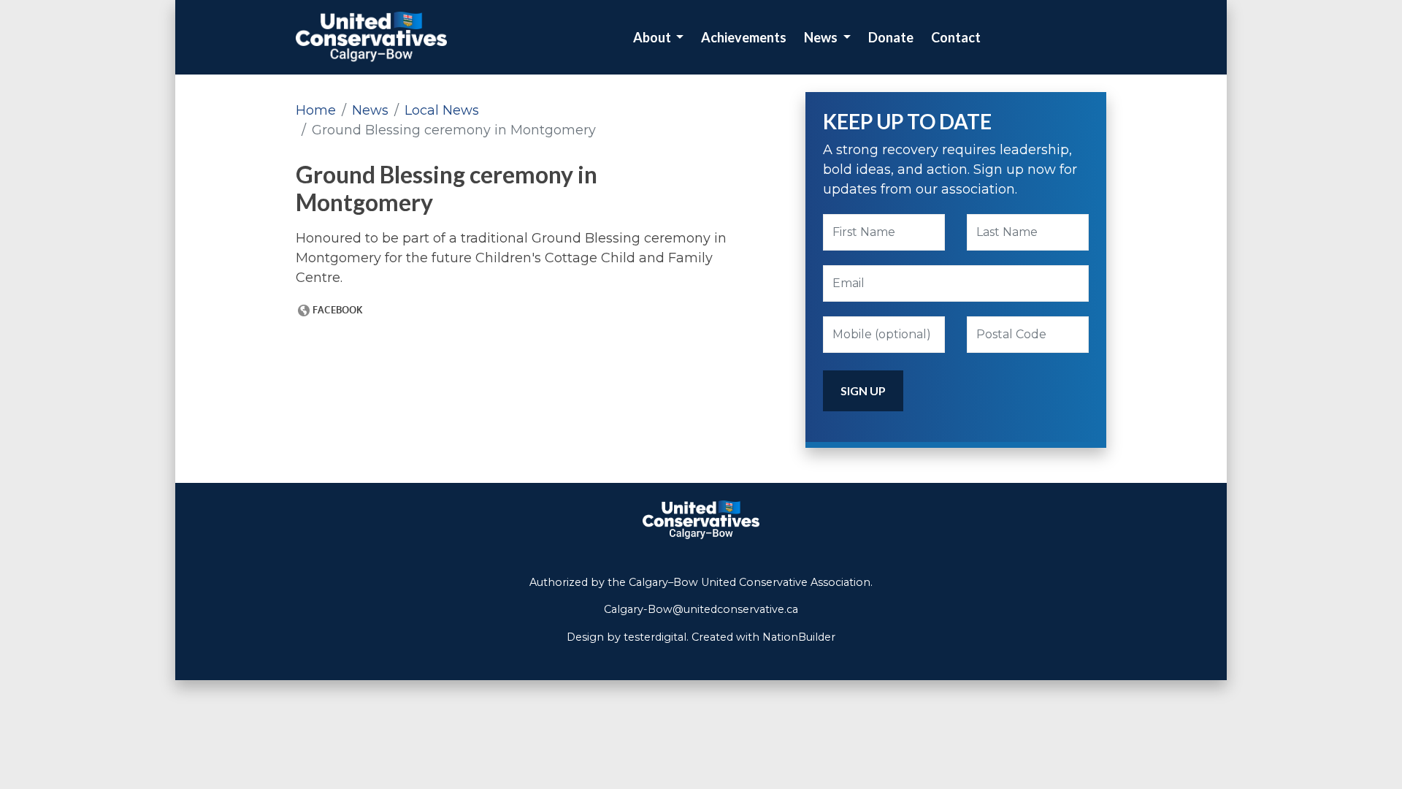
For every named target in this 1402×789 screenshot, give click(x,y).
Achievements (743, 37)
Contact (956, 37)
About (653, 37)
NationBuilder (798, 637)
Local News (442, 110)
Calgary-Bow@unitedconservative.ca (701, 609)
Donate (890, 37)
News (822, 37)
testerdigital (655, 637)
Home (316, 110)
